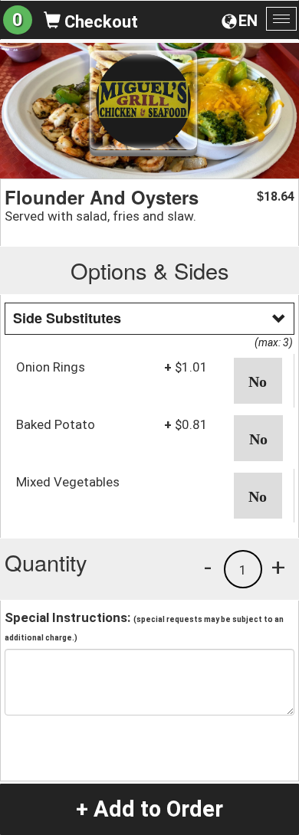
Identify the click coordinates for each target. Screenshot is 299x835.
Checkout (99, 21)
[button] (258, 381)
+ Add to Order (149, 809)
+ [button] (278, 566)
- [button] (208, 566)
